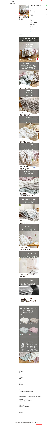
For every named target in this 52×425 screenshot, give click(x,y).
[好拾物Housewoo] (12, 1)
